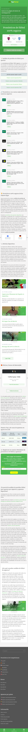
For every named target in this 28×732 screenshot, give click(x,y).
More (24, 731)
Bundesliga (4, 667)
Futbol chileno (5, 672)
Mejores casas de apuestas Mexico (9, 697)
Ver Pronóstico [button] (14, 44)
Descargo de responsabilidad (6, 721)
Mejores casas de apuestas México (14, 84)
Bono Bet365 (3, 687)
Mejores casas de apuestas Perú (14, 77)
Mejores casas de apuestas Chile (14, 87)
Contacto (2, 714)
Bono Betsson (3, 682)
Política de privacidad (5, 716)
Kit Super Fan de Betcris (9, 321)
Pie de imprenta (4, 719)
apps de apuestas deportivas (20, 416)
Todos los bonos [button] (14, 390)
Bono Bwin (3, 684)
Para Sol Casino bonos (14, 384)
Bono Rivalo (3, 689)
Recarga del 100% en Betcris (10, 346)
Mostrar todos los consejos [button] (14, 50)
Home (4, 731)
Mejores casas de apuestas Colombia (14, 81)
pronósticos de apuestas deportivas (13, 215)
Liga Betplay (4, 669)
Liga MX (3, 660)
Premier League (5, 665)
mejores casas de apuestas (14, 525)
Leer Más (7, 358)
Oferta (9, 105)
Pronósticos (14, 731)
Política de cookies (4, 723)
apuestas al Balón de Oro (17, 501)
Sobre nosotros (4, 712)
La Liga (3, 663)
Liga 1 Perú (4, 674)
